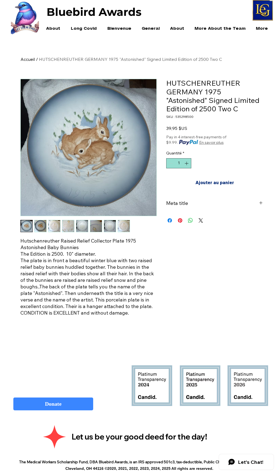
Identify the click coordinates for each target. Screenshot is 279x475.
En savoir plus (211, 142)
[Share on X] (201, 220)
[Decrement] (170, 163)
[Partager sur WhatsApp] (190, 220)
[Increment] (187, 163)
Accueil (27, 59)
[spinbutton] (179, 163)
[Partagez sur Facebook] (169, 220)
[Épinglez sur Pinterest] (180, 220)
